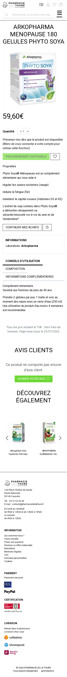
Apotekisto (47, 671)
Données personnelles (15, 558)
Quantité (8, 131)
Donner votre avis (32, 379)
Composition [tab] (15, 269)
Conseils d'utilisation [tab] (23, 261)
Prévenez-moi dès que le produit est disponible (33, 139)
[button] (6, 438)
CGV (6, 555)
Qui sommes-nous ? (14, 535)
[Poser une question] (47, 227)
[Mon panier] (61, 5)
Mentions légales (12, 551)
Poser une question (14, 542)
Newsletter (9, 548)
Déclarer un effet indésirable (18, 545)
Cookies (8, 561)
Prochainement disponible (26, 156)
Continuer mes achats (22, 227)
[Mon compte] (47, 5)
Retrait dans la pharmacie (17, 628)
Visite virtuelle (11, 539)
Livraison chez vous (14, 632)
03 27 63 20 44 (16, 501)
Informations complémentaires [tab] (30, 276)
